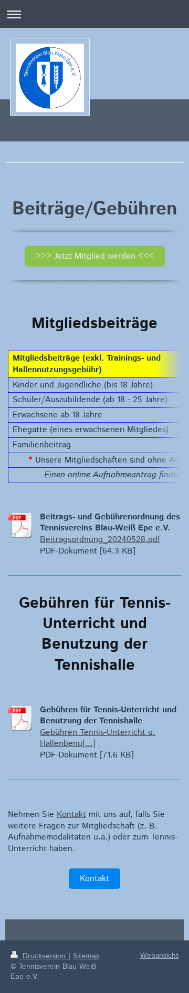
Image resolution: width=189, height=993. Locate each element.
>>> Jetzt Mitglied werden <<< (95, 256)
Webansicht (159, 955)
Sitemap (86, 956)
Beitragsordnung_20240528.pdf (100, 540)
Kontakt (71, 814)
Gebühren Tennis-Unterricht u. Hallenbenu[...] (97, 738)
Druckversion (44, 956)
